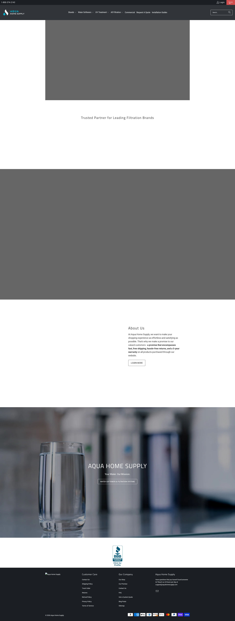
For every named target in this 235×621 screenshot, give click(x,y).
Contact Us (86, 580)
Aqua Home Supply (57, 615)
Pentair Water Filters (136, 134)
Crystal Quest (136, 151)
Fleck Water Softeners (99, 134)
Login (222, 2)
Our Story (122, 580)
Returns (84, 593)
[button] (72, 12)
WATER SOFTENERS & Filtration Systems (117, 481)
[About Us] (80, 345)
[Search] (229, 12)
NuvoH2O (172, 151)
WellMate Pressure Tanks (62, 151)
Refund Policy (87, 597)
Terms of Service (88, 606)
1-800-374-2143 (8, 2)
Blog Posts (122, 601)
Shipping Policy (87, 584)
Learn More (137, 363)
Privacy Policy (87, 601)
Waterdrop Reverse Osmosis (99, 151)
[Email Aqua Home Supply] (157, 591)
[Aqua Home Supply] (13, 12)
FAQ (120, 593)
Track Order (86, 588)
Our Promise (123, 584)
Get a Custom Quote (126, 597)
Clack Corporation (62, 134)
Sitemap (121, 606)
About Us (136, 328)
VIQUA (172, 134)
